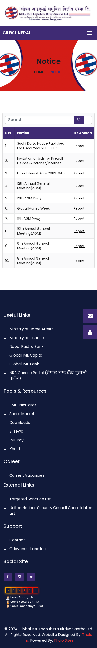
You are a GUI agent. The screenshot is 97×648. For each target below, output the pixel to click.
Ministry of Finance (26, 338)
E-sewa (16, 431)
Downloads (19, 422)
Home (39, 72)
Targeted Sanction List (30, 499)
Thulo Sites (63, 640)
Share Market (22, 414)
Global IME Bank (24, 364)
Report (79, 145)
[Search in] (88, 120)
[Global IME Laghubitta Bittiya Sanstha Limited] (48, 12)
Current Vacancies (26, 475)
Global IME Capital (26, 355)
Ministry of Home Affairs (31, 329)
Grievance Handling (27, 548)
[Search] (79, 120)
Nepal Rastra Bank (26, 346)
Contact (17, 540)
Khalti (14, 448)
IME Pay (16, 440)
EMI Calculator (22, 405)
